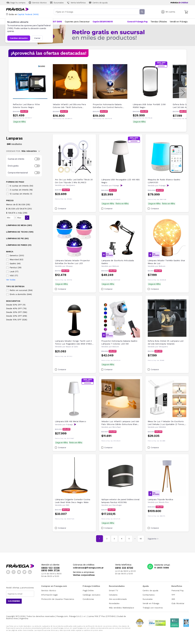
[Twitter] (24, 572)
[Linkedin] (30, 572)
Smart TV (113, 590)
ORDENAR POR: (13, 151)
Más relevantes (29, 151)
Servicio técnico (48, 590)
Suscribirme (14, 601)
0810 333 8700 (124, 568)
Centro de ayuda (150, 590)
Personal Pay (177, 590)
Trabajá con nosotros (153, 608)
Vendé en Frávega (151, 603)
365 (173, 599)
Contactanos (149, 595)
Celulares (113, 595)
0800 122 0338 (50, 568)
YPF (173, 595)
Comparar (62, 209)
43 (141, 539)
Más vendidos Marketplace (121, 608)
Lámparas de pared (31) (18, 245)
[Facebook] (8, 572)
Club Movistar (177, 603)
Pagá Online (88, 590)
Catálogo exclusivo (91, 595)
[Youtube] (19, 572)
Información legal (49, 595)
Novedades (114, 603)
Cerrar (37, 38)
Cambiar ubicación (19, 38)
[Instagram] (14, 572)
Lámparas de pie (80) (17, 238)
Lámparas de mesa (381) (19, 225)
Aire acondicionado (118, 599)
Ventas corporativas (84, 575)
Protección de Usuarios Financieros (57, 599)
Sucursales (148, 599)
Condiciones (88, 599)
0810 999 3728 (50, 570)
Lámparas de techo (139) (19, 232)
